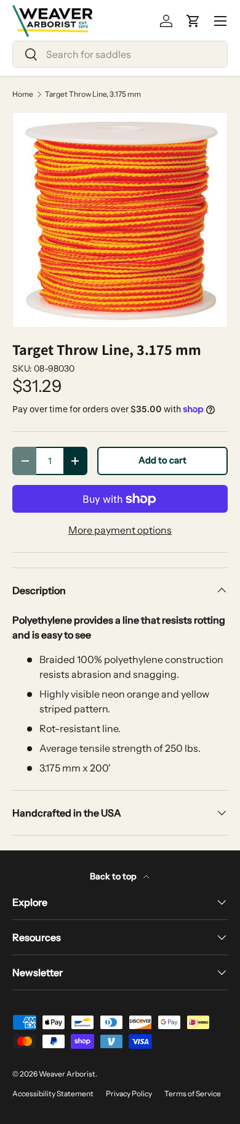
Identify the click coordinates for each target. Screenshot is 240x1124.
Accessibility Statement (53, 1093)
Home (22, 94)
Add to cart (162, 460)
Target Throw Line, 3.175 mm (93, 94)
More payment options (120, 530)
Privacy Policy (129, 1093)
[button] (193, 21)
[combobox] (120, 54)
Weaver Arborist (67, 1073)
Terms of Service (192, 1093)
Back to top (114, 876)
